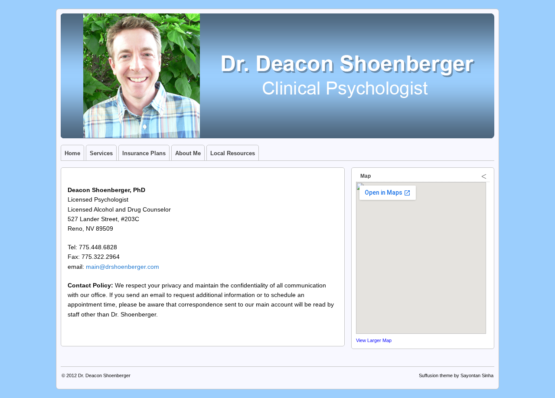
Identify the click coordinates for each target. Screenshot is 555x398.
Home (72, 153)
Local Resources (232, 153)
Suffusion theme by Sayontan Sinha (456, 375)
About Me (188, 153)
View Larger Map (374, 340)
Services (101, 153)
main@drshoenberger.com (122, 266)
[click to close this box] (484, 176)
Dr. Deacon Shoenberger (104, 375)
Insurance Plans (144, 153)
